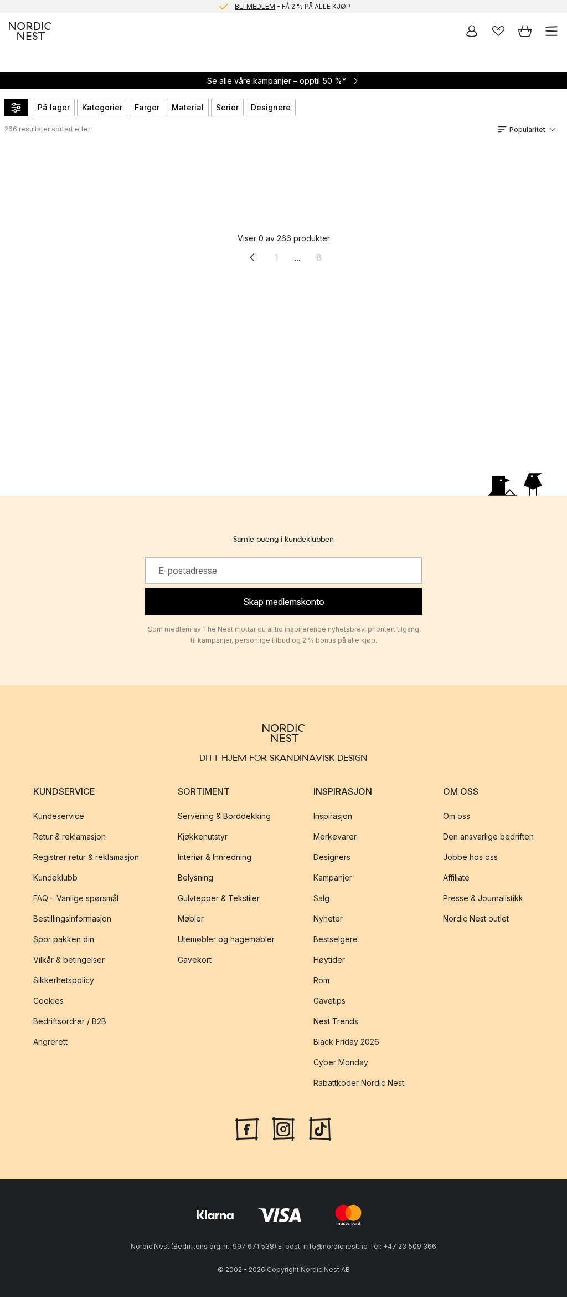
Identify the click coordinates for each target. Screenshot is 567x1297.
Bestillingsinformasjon (72, 918)
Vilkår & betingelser (69, 959)
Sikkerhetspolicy (63, 980)
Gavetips (329, 1000)
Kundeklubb (55, 877)
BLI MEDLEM (255, 6)
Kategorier (102, 107)
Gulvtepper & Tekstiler (219, 898)
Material (188, 107)
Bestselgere (335, 939)
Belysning (195, 877)
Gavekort (195, 959)
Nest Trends (335, 1021)
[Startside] (30, 31)
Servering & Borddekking (224, 816)
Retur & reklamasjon (69, 836)
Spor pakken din (63, 939)
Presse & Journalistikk (483, 898)
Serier (227, 107)
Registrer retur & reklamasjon (86, 857)
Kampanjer (332, 877)
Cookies (48, 1000)
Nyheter (328, 918)
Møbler (191, 918)
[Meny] (551, 31)
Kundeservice (58, 816)
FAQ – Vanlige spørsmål (75, 898)
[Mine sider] (471, 31)
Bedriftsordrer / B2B (69, 1021)
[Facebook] (247, 1128)
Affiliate (456, 877)
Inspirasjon (332, 816)
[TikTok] (320, 1128)
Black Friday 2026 (346, 1041)
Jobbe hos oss (470, 857)
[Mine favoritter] (498, 31)
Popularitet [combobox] (527, 129)
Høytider (329, 959)
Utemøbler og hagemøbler (226, 939)
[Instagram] (283, 1128)
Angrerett (50, 1041)
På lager (54, 107)
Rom (321, 980)
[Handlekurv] (525, 31)
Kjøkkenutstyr (203, 836)
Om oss (456, 816)
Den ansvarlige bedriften (488, 836)
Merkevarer (335, 836)
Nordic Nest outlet (476, 918)
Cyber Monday (340, 1062)
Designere (271, 107)
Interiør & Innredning (214, 857)
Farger (147, 107)
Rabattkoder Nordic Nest (358, 1082)
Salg (321, 898)
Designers (331, 857)
